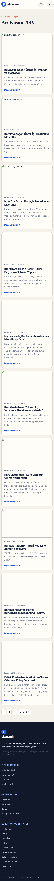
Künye (4, 833)
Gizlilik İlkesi (7, 847)
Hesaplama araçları (10, 813)
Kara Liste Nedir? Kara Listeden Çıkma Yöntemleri (23, 476)
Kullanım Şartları (9, 857)
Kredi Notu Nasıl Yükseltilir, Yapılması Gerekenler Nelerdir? (23, 409)
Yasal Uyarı (6, 866)
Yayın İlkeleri (7, 838)
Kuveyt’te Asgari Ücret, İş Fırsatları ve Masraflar (26, 71)
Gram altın (6, 779)
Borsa (4, 809)
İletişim (4, 843)
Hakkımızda (7, 829)
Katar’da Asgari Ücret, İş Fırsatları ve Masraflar (26, 135)
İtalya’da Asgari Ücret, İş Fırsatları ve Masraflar (26, 203)
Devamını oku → (12, 90)
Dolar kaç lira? (8, 770)
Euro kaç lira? (7, 775)
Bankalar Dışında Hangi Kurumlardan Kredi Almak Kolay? (24, 611)
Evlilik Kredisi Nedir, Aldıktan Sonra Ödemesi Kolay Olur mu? (26, 679)
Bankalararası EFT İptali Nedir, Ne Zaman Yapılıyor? (25, 547)
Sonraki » (24, 712)
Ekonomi (5, 799)
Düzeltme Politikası (10, 861)
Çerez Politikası (8, 852)
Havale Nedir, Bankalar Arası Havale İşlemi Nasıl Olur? (26, 338)
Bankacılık (6, 804)
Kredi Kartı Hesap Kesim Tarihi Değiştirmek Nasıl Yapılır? (23, 270)
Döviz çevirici (7, 784)
